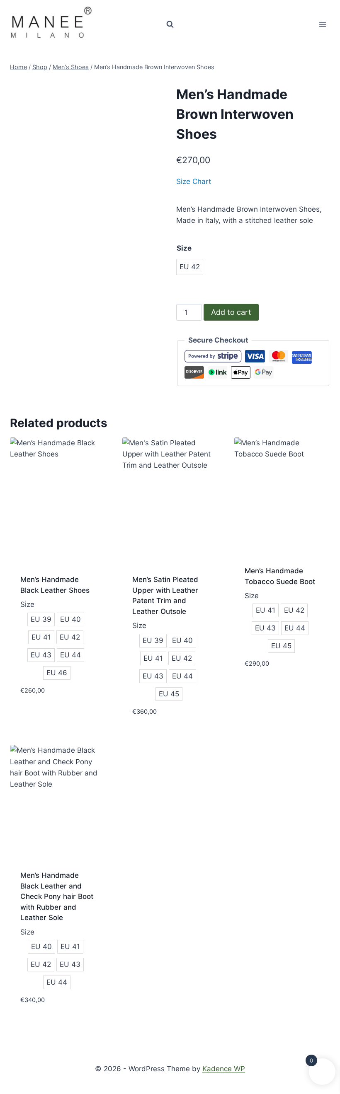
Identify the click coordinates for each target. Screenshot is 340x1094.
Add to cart (231, 312)
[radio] (189, 267)
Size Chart (193, 181)
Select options (46, 715)
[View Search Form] (170, 24)
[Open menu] (322, 24)
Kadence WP (223, 1069)
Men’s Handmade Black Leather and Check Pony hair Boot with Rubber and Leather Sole (56, 896)
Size (184, 248)
